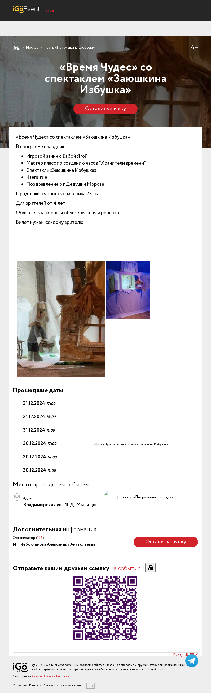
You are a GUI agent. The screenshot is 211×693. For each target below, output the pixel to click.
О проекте (20, 686)
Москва (32, 47)
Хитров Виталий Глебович (50, 676)
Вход (49, 10)
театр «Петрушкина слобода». (69, 47)
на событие (125, 568)
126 (40, 538)
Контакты (35, 686)
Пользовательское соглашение (63, 686)
